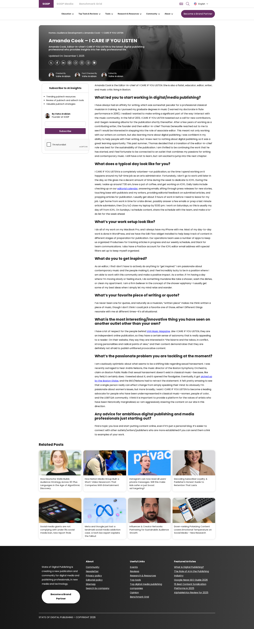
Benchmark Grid (90, 4)
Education (66, 14)
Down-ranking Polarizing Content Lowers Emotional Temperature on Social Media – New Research (193, 529)
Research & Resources (128, 14)
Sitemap (91, 584)
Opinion (134, 592)
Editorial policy (94, 580)
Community (151, 14)
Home (52, 32)
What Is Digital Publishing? (189, 567)
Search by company (97, 588)
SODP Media (65, 4)
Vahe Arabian (63, 76)
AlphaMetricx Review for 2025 (191, 592)
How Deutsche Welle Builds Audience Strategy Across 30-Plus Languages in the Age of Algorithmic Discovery (60, 483)
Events (134, 567)
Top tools (135, 580)
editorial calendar (127, 188)
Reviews (134, 571)
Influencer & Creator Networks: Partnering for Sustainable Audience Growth (149, 529)
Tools (107, 14)
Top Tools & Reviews (88, 14)
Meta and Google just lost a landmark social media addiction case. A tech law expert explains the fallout (103, 531)
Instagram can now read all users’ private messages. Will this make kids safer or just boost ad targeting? (147, 483)
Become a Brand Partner (198, 13)
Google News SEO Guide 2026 (191, 580)
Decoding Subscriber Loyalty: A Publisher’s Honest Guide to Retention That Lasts (190, 482)
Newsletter (92, 571)
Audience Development (69, 32)
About (167, 14)
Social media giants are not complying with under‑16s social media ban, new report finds (57, 529)
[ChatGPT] (69, 62)
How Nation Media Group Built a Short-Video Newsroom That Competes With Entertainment (102, 482)
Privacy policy (94, 575)
